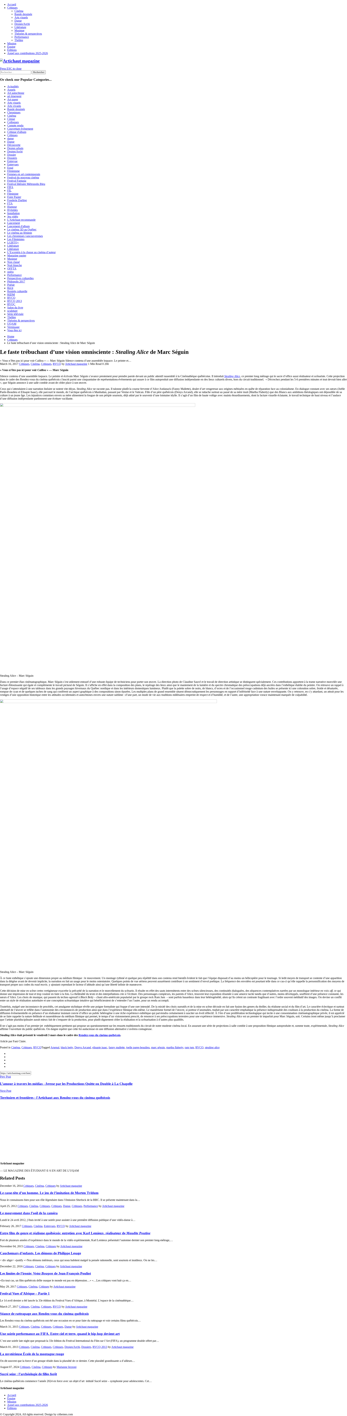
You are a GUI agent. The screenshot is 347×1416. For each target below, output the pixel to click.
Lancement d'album (18, 226)
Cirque (11, 118)
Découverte (13, 144)
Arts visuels (21, 17)
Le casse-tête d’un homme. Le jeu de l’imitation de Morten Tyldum (49, 1193)
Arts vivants (14, 105)
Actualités (13, 86)
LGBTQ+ (13, 242)
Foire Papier (14, 197)
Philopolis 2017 (16, 281)
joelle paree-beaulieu (138, 1047)
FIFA (10, 187)
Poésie (11, 284)
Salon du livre (15, 307)
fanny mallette (117, 1047)
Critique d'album (16, 131)
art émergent (14, 96)
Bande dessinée (23, 14)
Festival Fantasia (16, 180)
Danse (18, 20)
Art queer (12, 99)
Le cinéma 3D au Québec (22, 229)
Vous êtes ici (14, 330)
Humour (12, 206)
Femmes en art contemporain (23, 174)
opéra (10, 271)
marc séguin (158, 1047)
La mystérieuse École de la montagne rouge (32, 1354)
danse (10, 138)
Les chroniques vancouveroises (25, 236)
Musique (19, 30)
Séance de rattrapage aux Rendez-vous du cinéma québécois (44, 1314)
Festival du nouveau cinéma (23, 177)
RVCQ (11, 297)
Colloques (13, 122)
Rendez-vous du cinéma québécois (99, 1035)
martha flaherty (174, 1047)
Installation (13, 213)
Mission (11, 43)
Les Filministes (15, 239)
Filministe (12, 193)
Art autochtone (15, 92)
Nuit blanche (14, 265)
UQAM (11, 323)
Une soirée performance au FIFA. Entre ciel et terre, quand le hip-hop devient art (60, 1334)
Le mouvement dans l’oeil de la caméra (29, 1213)
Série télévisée (15, 314)
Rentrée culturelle (17, 291)
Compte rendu (15, 125)
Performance (21, 36)
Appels (11, 89)
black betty (67, 1047)
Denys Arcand (82, 1047)
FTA (10, 203)
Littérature (20, 27)
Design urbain (15, 148)
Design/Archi (22, 23)
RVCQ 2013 (14, 301)
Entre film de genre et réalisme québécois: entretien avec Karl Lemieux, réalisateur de (75, 1233)
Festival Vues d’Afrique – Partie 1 (25, 1293)
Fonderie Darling (17, 200)
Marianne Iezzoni (66, 1366)
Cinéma (18, 10)
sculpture (12, 310)
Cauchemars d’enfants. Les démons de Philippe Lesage (40, 1253)
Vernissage (13, 327)
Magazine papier (16, 255)
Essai (10, 167)
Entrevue (12, 161)
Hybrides (12, 210)
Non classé (13, 262)
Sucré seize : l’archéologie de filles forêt (28, 1374)
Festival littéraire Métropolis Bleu (26, 184)
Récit (10, 288)
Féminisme (13, 171)
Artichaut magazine (76, 363)
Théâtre (18, 40)
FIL (9, 190)
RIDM (11, 294)
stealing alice (212, 1047)
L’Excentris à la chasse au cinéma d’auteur (31, 252)
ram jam (189, 1047)
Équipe (11, 46)
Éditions (12, 49)
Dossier (11, 154)
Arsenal (54, 1047)
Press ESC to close (11, 68)
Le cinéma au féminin (19, 232)
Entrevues (13, 164)
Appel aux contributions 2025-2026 (27, 53)
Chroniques (13, 112)
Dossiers (12, 158)
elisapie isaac (99, 1047)
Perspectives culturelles (20, 278)
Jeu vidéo (12, 216)
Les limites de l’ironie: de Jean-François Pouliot (45, 1273)
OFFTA (11, 268)
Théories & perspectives (28, 33)
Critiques (12, 7)
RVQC (11, 304)
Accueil (11, 4)
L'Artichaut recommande (21, 219)
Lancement (13, 223)
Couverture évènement (20, 128)
